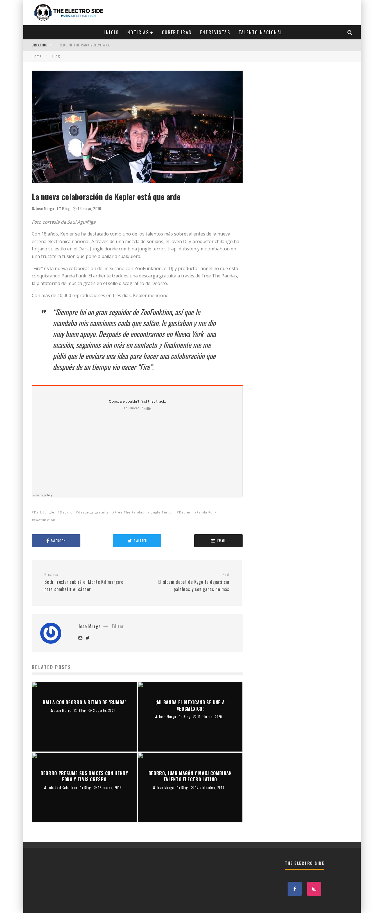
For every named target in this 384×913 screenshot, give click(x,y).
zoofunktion (44, 520)
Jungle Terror (161, 512)
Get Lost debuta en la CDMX (84, 49)
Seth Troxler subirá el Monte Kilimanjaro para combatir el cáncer (83, 582)
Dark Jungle (44, 512)
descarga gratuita (93, 512)
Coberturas (177, 32)
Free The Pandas (129, 512)
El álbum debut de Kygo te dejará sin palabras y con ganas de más (193, 582)
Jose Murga (44, 208)
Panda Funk (206, 512)
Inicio (111, 32)
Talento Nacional (261, 32)
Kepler (185, 512)
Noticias (138, 32)
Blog (66, 208)
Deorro (66, 512)
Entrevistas (215, 32)
